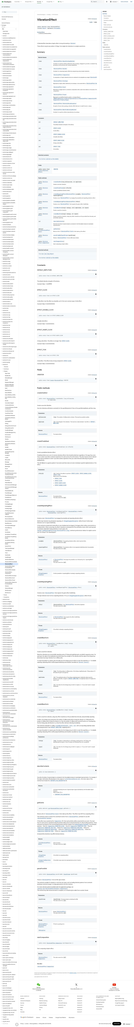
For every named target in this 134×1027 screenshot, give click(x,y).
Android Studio (124, 1)
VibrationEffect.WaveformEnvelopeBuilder (65, 109)
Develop (39, 1)
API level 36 (94, 505)
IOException (42, 930)
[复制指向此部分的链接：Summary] (46, 52)
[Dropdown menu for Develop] (43, 1)
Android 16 (79, 1000)
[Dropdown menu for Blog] (63, 1)
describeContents (58, 221)
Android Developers (41, 14)
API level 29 (94, 290)
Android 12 (79, 1009)
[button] (9, 25)
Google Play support (119, 1003)
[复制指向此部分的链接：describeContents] (50, 766)
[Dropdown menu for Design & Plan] (33, 1)
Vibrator (73, 43)
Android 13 (79, 1007)
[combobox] (97, 1)
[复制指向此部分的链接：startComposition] (50, 937)
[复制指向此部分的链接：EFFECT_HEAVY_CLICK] (53, 330)
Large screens (61, 998)
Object (44, 28)
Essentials (17, 1)
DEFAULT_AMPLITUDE (59, 122)
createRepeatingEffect (60, 194)
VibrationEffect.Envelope (61, 81)
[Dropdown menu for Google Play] (54, 1)
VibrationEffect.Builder (60, 68)
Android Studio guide (101, 1000)
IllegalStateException (42, 855)
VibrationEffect (94, 77)
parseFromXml (57, 235)
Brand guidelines (33, 1023)
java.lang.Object (41, 32)
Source (22, 1005)
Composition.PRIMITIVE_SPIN (68, 831)
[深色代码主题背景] (96, 274)
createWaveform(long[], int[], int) (65, 725)
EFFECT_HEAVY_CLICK (59, 140)
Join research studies (119, 1005)
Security (22, 1003)
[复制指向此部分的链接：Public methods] (51, 388)
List (39, 230)
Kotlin (91, 22)
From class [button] (46, 253)
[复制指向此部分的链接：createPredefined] (50, 441)
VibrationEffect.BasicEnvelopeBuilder (64, 61)
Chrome (44, 1017)
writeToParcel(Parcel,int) (72, 779)
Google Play (49, 1)
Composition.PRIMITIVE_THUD (45, 831)
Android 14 (79, 1005)
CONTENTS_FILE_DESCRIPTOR (57, 780)
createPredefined (58, 188)
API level (3, 27)
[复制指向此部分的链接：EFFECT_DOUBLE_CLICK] (54, 310)
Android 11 (79, 1012)
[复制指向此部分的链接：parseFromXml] (48, 869)
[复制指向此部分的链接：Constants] (46, 265)
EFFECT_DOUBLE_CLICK (59, 134)
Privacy (41, 1007)
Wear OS (60, 1000)
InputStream (64, 235)
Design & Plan (28, 1)
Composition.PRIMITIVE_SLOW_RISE (72, 827)
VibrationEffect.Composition (61, 74)
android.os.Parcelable (52, 159)
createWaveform (58, 207)
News (21, 1007)
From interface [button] (48, 159)
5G (40, 1009)
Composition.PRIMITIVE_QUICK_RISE (47, 829)
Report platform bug (119, 998)
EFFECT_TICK (57, 146)
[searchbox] (9, 12)
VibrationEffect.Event (60, 87)
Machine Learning (43, 1000)
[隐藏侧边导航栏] (16, 1024)
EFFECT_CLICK (57, 128)
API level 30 (94, 937)
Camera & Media (43, 1005)
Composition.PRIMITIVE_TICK (78, 826)
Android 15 (79, 1003)
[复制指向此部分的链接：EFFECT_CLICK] (48, 290)
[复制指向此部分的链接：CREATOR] (45, 375)
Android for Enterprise (25, 1000)
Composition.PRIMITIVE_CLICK (56, 826)
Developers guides (100, 1002)
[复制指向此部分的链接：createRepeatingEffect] (53, 506)
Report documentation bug (121, 1000)
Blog (60, 1)
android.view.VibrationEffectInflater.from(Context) (53, 888)
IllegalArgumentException (71, 521)
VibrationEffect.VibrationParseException (65, 103)
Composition (58, 821)
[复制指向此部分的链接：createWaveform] (50, 638)
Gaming (41, 998)
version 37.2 (94, 802)
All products (71, 1017)
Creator (40, 170)
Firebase (51, 1017)
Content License (73, 972)
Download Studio (100, 1006)
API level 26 (94, 18)
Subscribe (117, 1023)
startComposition (58, 241)
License (26, 1023)
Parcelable (57, 28)
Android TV (60, 1007)
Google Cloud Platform (61, 1017)
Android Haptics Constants (81, 824)
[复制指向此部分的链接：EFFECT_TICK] (47, 350)
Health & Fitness (42, 1003)
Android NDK (99, 1008)
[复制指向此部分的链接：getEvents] (45, 803)
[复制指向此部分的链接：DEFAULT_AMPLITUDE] (53, 270)
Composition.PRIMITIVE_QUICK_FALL (74, 829)
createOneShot (57, 181)
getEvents (56, 229)
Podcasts (22, 1012)
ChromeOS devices (62, 1003)
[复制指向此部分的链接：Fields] (43, 370)
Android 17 (79, 998)
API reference (6, 7)
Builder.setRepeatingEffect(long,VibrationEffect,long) (54, 530)
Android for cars (62, 1005)
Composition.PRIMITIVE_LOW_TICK (47, 827)
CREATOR (56, 169)
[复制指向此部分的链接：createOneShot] (48, 393)
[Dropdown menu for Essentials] (21, 1)
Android (22, 998)
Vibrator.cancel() (84, 662)
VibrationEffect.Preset (60, 94)
